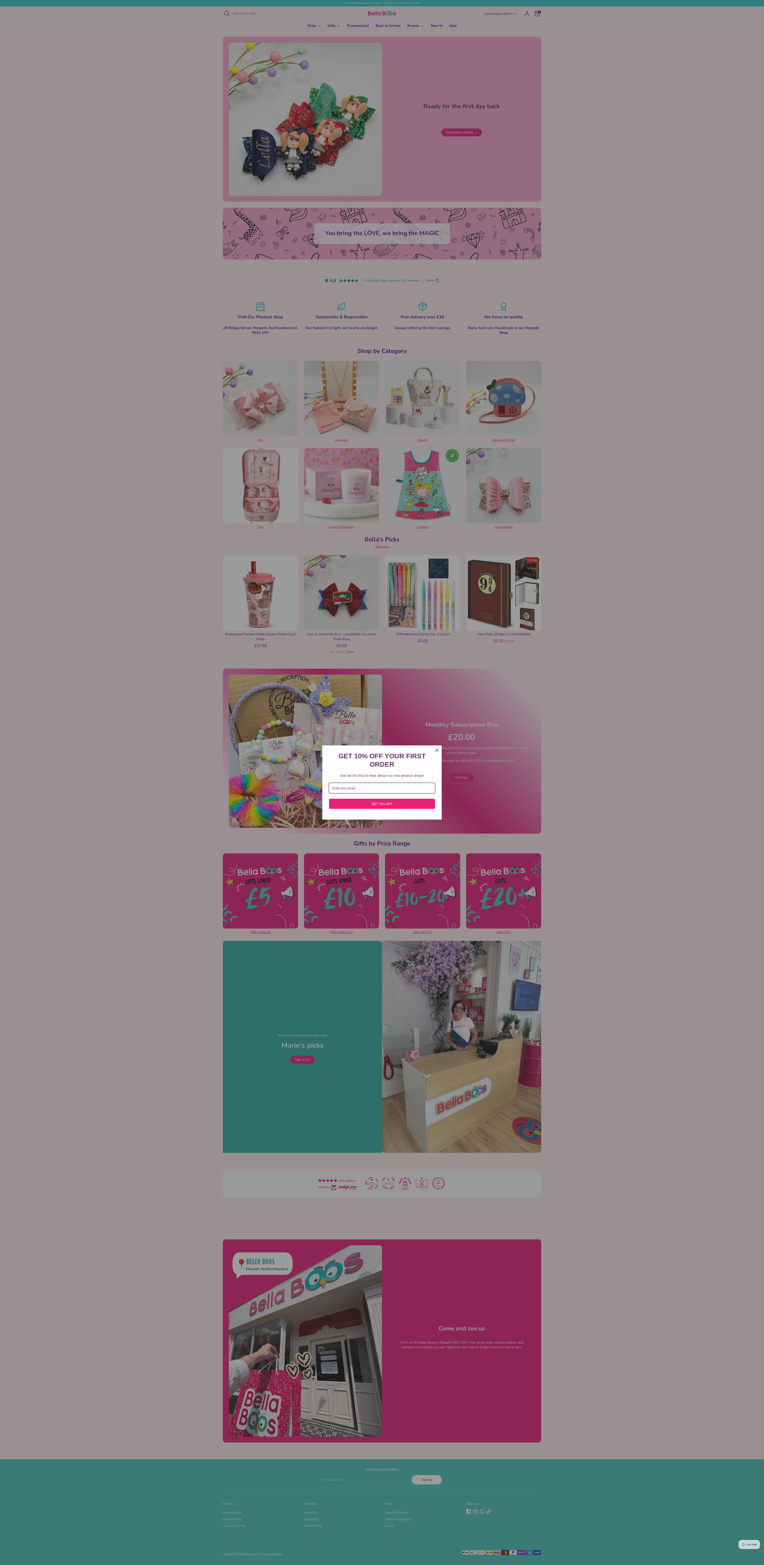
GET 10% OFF (382, 803)
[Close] (437, 750)
